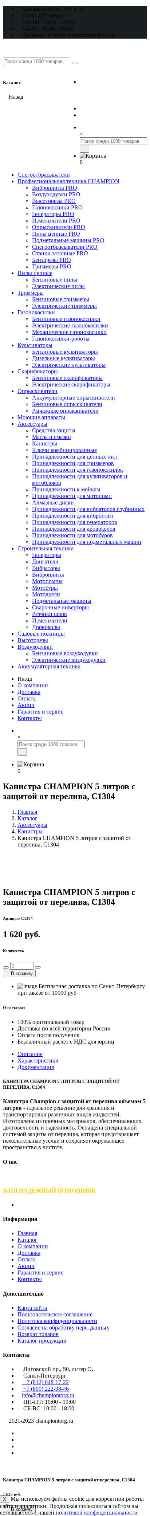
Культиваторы (34, 345)
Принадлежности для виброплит (73, 515)
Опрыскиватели (37, 391)
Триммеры (30, 293)
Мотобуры (45, 588)
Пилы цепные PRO (56, 234)
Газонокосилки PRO (57, 207)
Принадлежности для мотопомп (72, 496)
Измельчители (49, 620)
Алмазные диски (53, 502)
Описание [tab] (30, 1054)
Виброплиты (48, 575)
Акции (26, 705)
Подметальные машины (61, 601)
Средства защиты (53, 430)
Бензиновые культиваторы (65, 352)
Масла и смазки (51, 437)
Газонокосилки (36, 312)
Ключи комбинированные (64, 450)
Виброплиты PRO (54, 188)
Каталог (27, 818)
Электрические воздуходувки (69, 660)
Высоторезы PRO (54, 201)
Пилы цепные (34, 273)
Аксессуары (32, 424)
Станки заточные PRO (60, 253)
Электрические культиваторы (69, 365)
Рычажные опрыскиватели (65, 411)
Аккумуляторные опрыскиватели (73, 397)
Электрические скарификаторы (71, 384)
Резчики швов (49, 614)
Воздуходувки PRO (56, 194)
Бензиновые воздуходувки (65, 653)
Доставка (28, 692)
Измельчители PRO (56, 220)
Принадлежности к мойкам (66, 489)
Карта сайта (32, 1308)
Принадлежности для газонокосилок (77, 470)
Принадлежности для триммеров (73, 463)
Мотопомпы (47, 581)
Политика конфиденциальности (57, 1321)
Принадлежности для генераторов (74, 522)
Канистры (44, 443)
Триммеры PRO (51, 266)
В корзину (21, 973)
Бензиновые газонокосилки (66, 319)
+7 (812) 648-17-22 (113, 81)
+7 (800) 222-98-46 (113, 95)
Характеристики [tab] (38, 1060)
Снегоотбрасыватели (43, 175)
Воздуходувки (35, 647)
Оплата (26, 698)
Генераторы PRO (53, 214)
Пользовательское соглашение (54, 1314)
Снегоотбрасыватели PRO (65, 247)
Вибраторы (46, 568)
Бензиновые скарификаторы (67, 378)
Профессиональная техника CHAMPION (68, 181)
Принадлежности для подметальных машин (86, 542)
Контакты (29, 718)
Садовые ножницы (41, 634)
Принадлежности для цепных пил (74, 456)
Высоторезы (32, 640)
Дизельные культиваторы (63, 358)
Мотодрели (46, 594)
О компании (32, 685)
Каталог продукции (42, 1341)
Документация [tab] (35, 1067)
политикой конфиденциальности (97, 1512)
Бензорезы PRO (51, 260)
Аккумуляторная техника (48, 666)
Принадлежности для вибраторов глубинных (88, 509)
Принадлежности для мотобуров (72, 535)
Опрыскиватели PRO (58, 227)
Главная (27, 812)
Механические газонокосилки (69, 332)
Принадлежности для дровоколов (73, 529)
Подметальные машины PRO (68, 240)
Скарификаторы (37, 371)
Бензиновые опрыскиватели (67, 404)
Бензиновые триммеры (60, 299)
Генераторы (46, 555)
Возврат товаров (38, 1334)
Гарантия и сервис (40, 711)
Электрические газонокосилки (70, 325)
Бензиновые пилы (54, 279)
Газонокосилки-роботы (61, 338)
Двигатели (45, 561)
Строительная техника (45, 548)
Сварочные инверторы (60, 607)
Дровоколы (46, 627)
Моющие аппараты (41, 417)
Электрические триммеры (64, 306)
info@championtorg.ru (48, 1395)
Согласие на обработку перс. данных (63, 1327)
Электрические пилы (58, 286)
